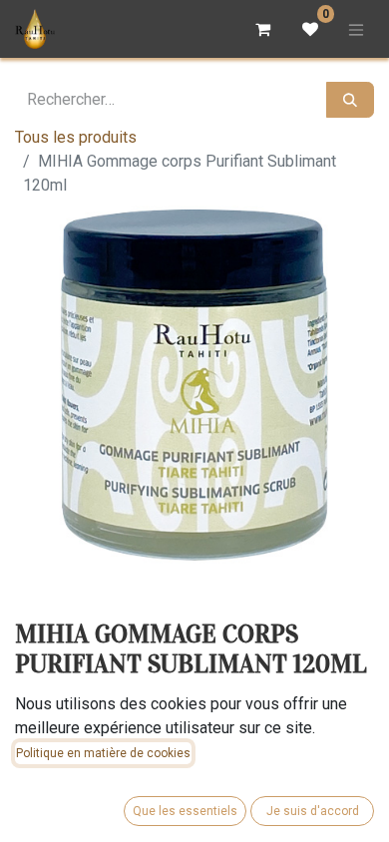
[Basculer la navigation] (356, 29)
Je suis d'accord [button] (312, 811)
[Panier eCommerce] (262, 29)
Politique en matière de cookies (103, 753)
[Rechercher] (350, 100)
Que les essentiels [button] (185, 811)
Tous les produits (76, 137)
